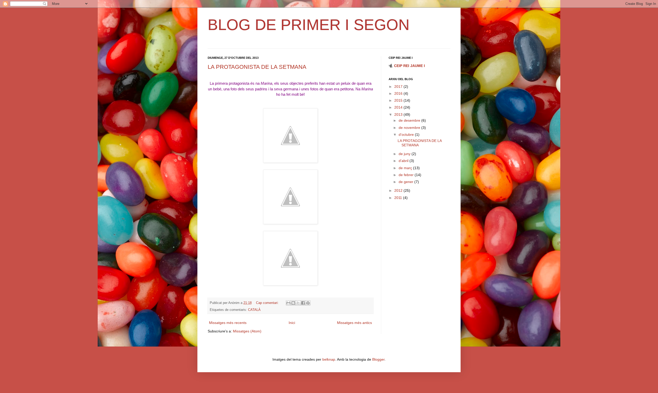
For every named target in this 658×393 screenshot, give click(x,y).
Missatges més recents (227, 323)
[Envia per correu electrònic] (288, 302)
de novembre (410, 128)
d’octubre (407, 134)
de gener (406, 182)
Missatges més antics (354, 323)
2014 (399, 107)
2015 (399, 100)
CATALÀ (254, 310)
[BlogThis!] (293, 302)
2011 (398, 198)
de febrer (407, 175)
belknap (328, 359)
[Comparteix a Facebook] (303, 302)
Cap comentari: (268, 303)
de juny (405, 154)
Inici (292, 323)
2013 (399, 114)
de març (406, 168)
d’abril (404, 161)
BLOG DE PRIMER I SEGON (308, 24)
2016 (399, 93)
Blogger (378, 359)
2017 (399, 86)
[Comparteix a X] (298, 302)
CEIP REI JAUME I (409, 66)
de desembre (410, 120)
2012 (399, 190)
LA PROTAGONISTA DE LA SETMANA (257, 67)
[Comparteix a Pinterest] (307, 302)
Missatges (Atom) (247, 331)
